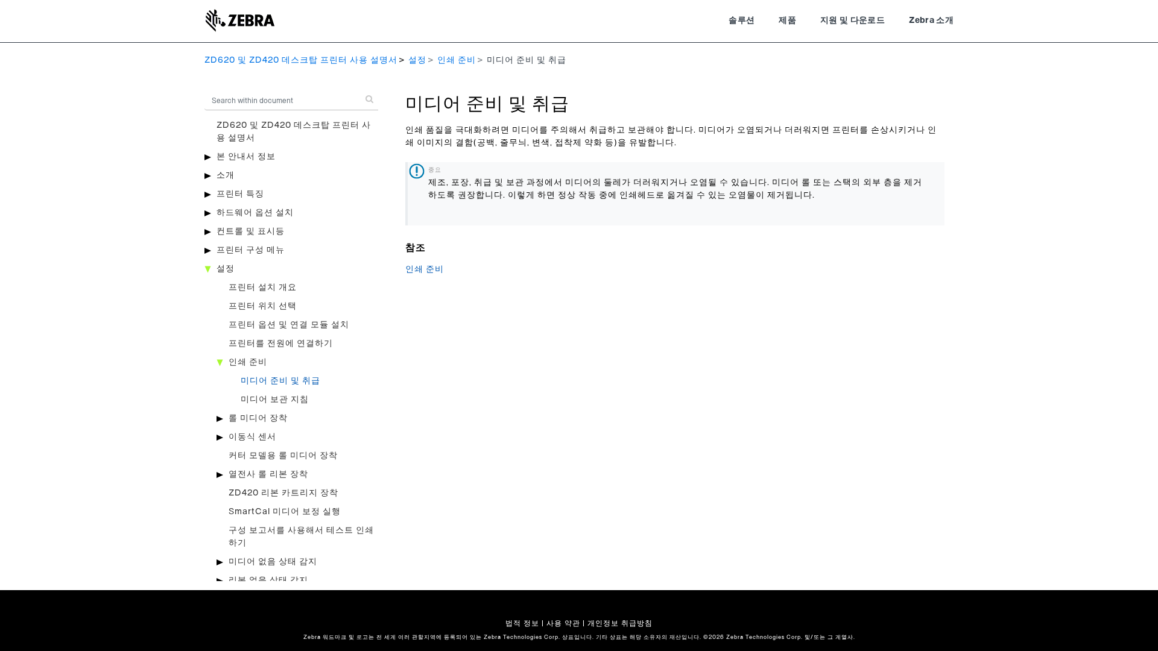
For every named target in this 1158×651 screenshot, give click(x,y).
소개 (226, 175)
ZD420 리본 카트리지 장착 (283, 493)
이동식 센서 (252, 437)
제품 (787, 20)
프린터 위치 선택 (263, 306)
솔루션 (742, 20)
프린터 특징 (240, 194)
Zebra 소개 (931, 20)
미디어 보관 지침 (275, 399)
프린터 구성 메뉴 (251, 250)
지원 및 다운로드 (852, 20)
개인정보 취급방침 (620, 623)
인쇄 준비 (456, 60)
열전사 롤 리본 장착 (268, 474)
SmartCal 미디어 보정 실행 (285, 512)
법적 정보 (522, 623)
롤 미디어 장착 (258, 418)
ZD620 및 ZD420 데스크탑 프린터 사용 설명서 (300, 60)
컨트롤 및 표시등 (251, 231)
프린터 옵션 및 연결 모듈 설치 (289, 325)
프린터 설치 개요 (263, 287)
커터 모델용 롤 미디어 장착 (283, 455)
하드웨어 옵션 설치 (255, 213)
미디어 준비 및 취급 (280, 381)
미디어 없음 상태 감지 (273, 562)
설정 (417, 60)
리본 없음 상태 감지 (268, 580)
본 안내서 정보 (246, 157)
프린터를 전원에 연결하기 (281, 343)
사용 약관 (563, 623)
